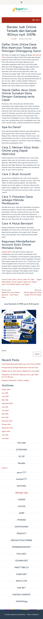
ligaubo (20, 282)
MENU (37, 20)
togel (32, 279)
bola (9, 279)
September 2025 (7, 403)
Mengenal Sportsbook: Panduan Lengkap (15, 380)
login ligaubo (25, 284)
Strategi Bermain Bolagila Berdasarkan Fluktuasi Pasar (20, 367)
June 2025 (5, 410)
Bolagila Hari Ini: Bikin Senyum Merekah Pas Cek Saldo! (20, 371)
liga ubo (14, 282)
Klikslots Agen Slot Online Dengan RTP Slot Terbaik (32, 292)
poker (25, 279)
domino (19, 279)
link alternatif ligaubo (13, 284)
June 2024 (5, 438)
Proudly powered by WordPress (14, 614)
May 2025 (5, 414)
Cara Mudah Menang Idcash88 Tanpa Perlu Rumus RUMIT (21, 364)
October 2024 (6, 424)
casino (14, 279)
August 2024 (6, 431)
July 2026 (5, 393)
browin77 (5, 468)
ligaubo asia (27, 282)
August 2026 (6, 389)
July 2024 (5, 435)
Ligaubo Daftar (6, 252)
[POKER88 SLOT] (21, 10)
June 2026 (5, 396)
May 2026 (5, 400)
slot (29, 279)
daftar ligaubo (6, 282)
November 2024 (7, 421)
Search (4, 350)
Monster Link (21, 492)
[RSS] (21, 2)
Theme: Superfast (33, 614)
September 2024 (7, 428)
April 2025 (5, 417)
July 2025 (5, 407)
